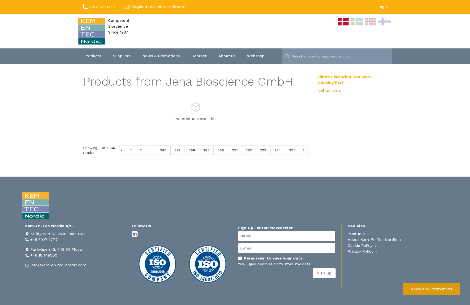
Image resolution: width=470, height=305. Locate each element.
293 (263, 150)
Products (92, 56)
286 (163, 150)
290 (221, 150)
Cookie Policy (361, 245)
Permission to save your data (273, 258)
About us (226, 56)
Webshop (256, 56)
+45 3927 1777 (102, 6)
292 (249, 150)
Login (382, 6)
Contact (199, 56)
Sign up (324, 273)
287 (178, 150)
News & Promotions (161, 56)
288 (192, 150)
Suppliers (121, 56)
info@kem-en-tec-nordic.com (157, 6)
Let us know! (330, 90)
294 (277, 150)
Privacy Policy (361, 251)
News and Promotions (431, 289)
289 (206, 150)
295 (292, 150)
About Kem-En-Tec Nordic (373, 239)
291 (235, 150)
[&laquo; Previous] (121, 150)
